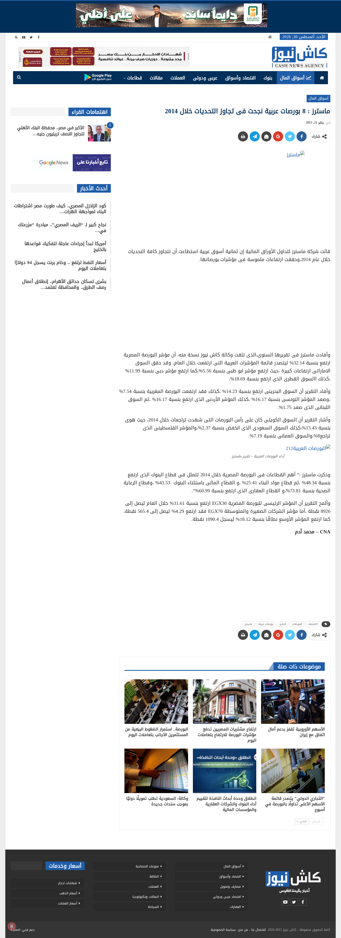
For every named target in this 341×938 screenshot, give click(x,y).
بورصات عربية (265, 624)
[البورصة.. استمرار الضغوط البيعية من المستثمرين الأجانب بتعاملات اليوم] (156, 701)
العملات (177, 78)
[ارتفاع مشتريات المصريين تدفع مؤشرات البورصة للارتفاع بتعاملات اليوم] (225, 701)
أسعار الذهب (68, 893)
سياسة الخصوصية (223, 930)
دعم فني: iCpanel (23, 930)
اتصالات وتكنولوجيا (145, 897)
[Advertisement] (224, 305)
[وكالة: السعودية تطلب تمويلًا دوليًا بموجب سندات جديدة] (156, 771)
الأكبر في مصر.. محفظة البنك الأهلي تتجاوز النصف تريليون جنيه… (50, 131)
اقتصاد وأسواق (240, 78)
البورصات (297, 624)
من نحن (243, 930)
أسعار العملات (67, 903)
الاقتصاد (313, 624)
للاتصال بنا (258, 930)
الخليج (282, 624)
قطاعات (134, 78)
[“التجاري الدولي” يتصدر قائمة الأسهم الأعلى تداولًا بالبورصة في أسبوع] (293, 771)
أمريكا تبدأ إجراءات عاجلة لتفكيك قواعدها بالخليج (65, 246)
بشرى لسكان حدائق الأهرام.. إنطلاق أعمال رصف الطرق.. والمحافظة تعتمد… (64, 284)
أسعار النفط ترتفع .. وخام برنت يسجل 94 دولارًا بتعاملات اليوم (60, 265)
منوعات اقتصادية (147, 866)
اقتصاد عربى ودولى (227, 897)
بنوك (267, 78)
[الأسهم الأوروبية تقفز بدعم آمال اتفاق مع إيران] (293, 701)
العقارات (235, 907)
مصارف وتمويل (230, 887)
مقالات (156, 78)
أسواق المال (292, 78)
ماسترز (248, 624)
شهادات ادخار (67, 883)
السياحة (153, 907)
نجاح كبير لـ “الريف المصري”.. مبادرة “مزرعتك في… (62, 227)
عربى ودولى (205, 78)
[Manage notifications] (11, 926)
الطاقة (154, 876)
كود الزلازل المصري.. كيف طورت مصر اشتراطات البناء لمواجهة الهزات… (60, 208)
